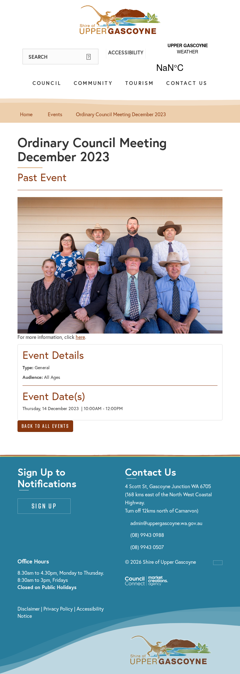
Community (93, 83)
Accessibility (125, 52)
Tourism (139, 83)
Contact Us (187, 83)
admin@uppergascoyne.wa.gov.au (166, 523)
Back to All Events (45, 426)
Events (55, 114)
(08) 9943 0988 (147, 535)
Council (46, 83)
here (80, 337)
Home (26, 114)
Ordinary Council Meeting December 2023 (121, 114)
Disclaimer (29, 608)
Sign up (44, 506)
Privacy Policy (58, 608)
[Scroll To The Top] (217, 562)
